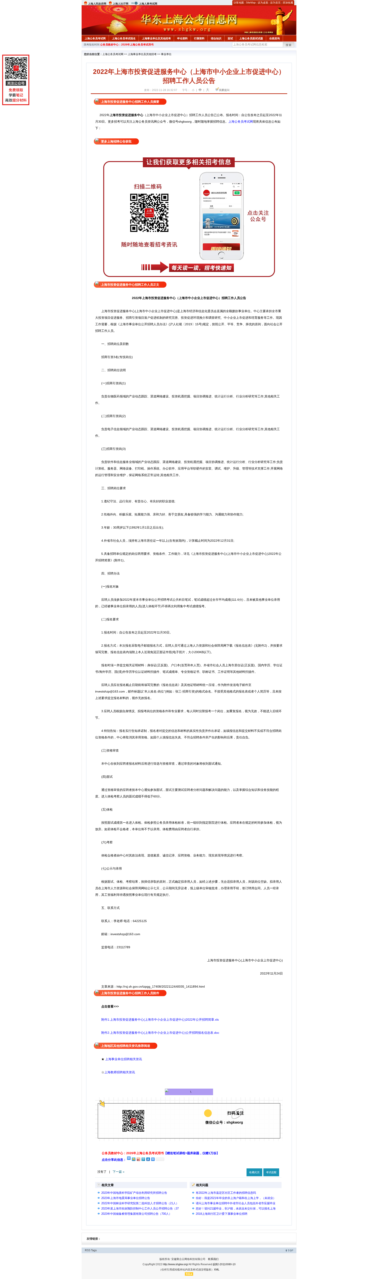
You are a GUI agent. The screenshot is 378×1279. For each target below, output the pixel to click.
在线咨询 (274, 38)
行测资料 (199, 38)
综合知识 (216, 38)
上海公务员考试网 (95, 38)
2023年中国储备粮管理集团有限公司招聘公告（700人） (136, 1213)
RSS (87, 1250)
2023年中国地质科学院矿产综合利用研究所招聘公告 (134, 1192)
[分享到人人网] (147, 1159)
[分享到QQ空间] (133, 1159)
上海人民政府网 (97, 3)
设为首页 (275, 2)
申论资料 (182, 38)
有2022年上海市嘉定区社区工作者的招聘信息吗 (226, 1192)
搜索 (289, 45)
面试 (230, 38)
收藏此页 (254, 1172)
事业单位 (166, 54)
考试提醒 (271, 1172)
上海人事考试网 (148, 3)
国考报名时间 (92, 44)
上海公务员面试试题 (251, 38)
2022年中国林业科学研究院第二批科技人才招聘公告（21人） (140, 1203)
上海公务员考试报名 (124, 38)
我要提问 (224, 90)
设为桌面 (263, 2)
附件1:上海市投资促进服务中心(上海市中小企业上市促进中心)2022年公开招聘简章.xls (160, 1019)
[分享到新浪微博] (138, 1159)
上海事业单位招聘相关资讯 (123, 1059)
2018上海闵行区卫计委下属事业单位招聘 (221, 1213)
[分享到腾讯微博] (143, 1159)
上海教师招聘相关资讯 (120, 1072)
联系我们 (213, 1259)
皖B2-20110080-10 (224, 1264)
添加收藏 (288, 2)
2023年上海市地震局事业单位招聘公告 (125, 1198)
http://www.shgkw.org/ (175, 1264)
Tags (94, 1250)
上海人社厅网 (120, 3)
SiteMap (251, 2)
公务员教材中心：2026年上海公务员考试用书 (127, 44)
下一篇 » (118, 1171)
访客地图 (238, 2)
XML (216, 1269)
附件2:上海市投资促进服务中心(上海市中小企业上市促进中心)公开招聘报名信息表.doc (157, 1032)
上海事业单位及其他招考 (156, 38)
